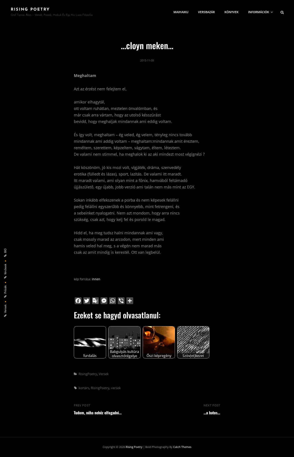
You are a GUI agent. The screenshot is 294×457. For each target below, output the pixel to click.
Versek (104, 374)
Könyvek (231, 12)
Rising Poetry (30, 10)
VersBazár (206, 12)
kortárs (84, 388)
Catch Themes (182, 447)
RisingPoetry (88, 374)
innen (96, 279)
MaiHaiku (180, 12)
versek (116, 388)
